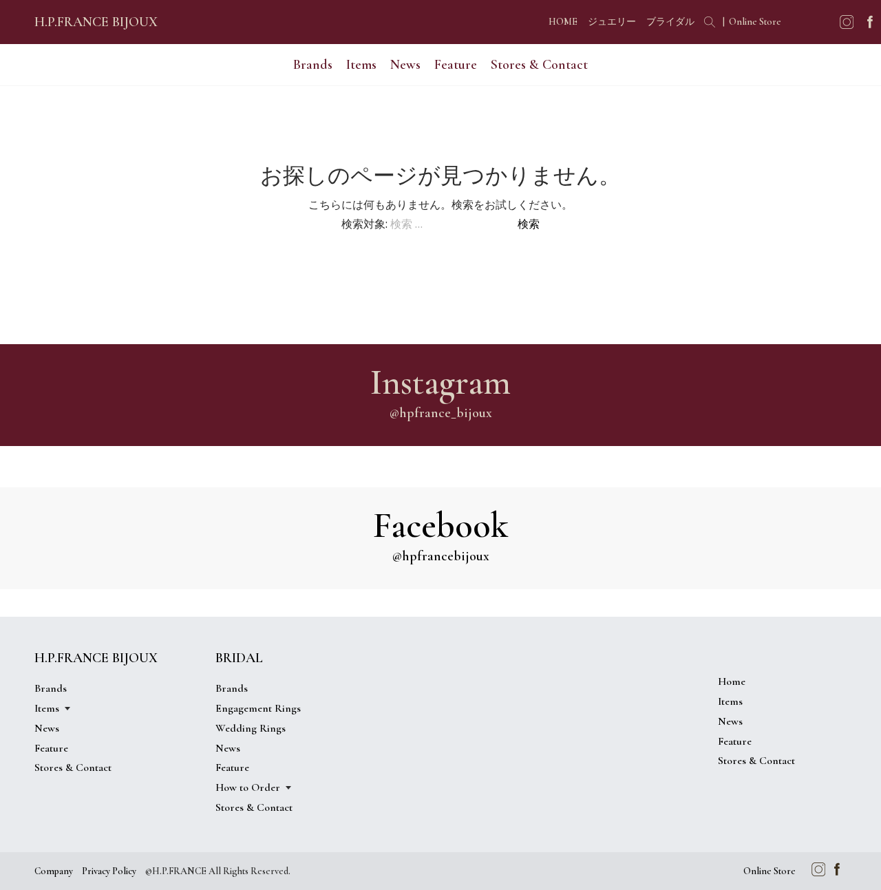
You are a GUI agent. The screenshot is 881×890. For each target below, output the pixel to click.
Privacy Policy (109, 871)
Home (731, 681)
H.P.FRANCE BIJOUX (96, 22)
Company (53, 871)
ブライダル (670, 22)
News (405, 64)
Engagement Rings (258, 708)
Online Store (755, 22)
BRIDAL (239, 658)
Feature (455, 64)
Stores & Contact (539, 64)
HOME (563, 22)
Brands (312, 64)
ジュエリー (612, 22)
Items (730, 701)
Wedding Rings (250, 728)
